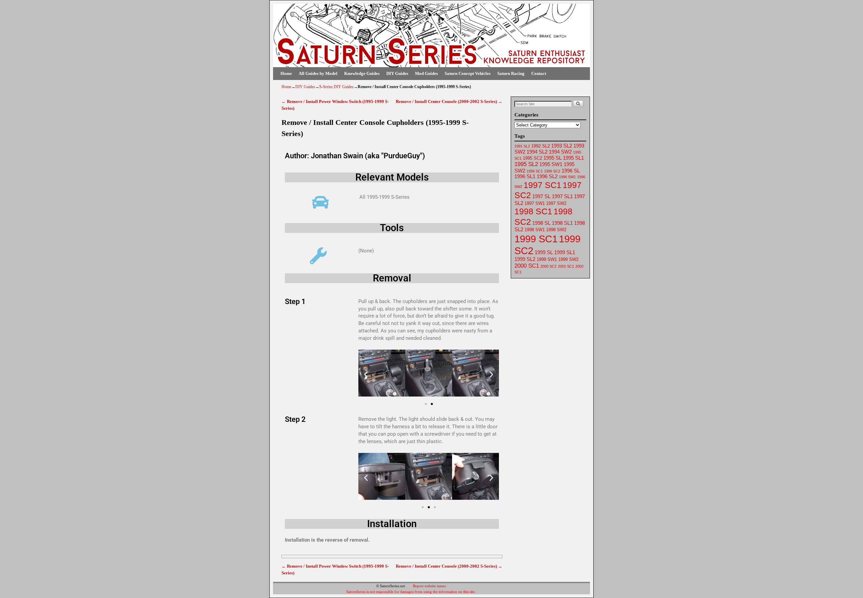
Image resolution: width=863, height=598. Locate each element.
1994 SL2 (537, 152)
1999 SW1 (547, 259)
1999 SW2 (568, 259)
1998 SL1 (562, 223)
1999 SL (544, 252)
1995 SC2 (532, 158)
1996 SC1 (535, 171)
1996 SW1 (567, 177)
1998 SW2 (556, 229)
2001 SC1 (566, 266)
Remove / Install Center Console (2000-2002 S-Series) (449, 101)
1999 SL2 (524, 259)
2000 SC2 (548, 266)
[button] (366, 374)
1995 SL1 (573, 158)
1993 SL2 (561, 145)
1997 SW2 (556, 203)
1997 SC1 (542, 185)
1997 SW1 (535, 203)
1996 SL (571, 170)
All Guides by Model (318, 73)
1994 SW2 (560, 152)
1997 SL (541, 196)
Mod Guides (426, 73)
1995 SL (552, 158)
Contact (538, 73)
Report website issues (429, 586)
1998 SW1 (535, 229)
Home (286, 73)
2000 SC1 (526, 266)
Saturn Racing (511, 73)
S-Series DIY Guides (336, 86)
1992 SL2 (540, 145)
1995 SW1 (550, 164)
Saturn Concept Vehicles (467, 73)
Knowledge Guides (362, 73)
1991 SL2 (522, 146)
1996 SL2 (547, 176)
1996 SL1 (524, 176)
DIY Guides (397, 73)
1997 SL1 (562, 196)
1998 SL (541, 223)
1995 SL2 (526, 164)
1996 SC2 (552, 171)
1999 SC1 (536, 238)
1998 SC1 (533, 211)
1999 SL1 (564, 252)
